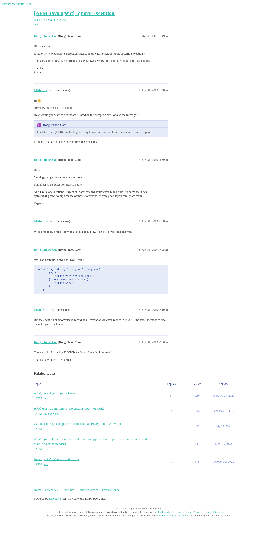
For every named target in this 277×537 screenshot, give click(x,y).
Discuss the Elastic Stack (16, 3)
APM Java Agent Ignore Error (54, 393)
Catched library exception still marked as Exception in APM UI (77, 424)
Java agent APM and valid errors (56, 459)
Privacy (188, 512)
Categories (51, 489)
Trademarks (164, 512)
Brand (199, 512)
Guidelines (67, 489)
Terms (177, 512)
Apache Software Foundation (172, 515)
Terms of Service (88, 489)
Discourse (55, 498)
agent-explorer (51, 413)
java (36, 24)
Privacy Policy (110, 489)
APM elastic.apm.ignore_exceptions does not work (69, 408)
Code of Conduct (215, 512)
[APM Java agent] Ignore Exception (74, 13)
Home (37, 489)
